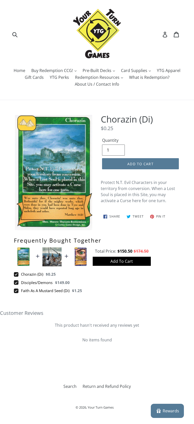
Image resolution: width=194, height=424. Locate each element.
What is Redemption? (149, 77)
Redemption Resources (97, 77)
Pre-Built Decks (97, 70)
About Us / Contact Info (97, 84)
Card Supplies (134, 70)
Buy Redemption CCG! (52, 70)
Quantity (110, 140)
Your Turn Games (101, 407)
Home (19, 70)
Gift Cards (34, 77)
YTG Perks (59, 77)
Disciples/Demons (37, 282)
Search (70, 386)
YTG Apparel (168, 70)
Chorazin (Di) (32, 274)
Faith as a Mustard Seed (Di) (45, 290)
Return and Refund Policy (107, 386)
